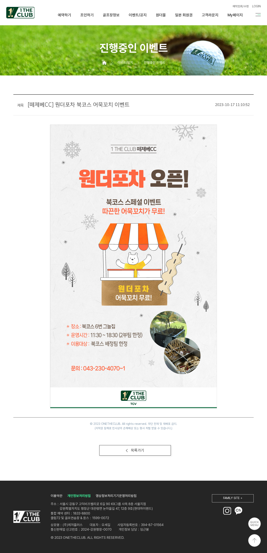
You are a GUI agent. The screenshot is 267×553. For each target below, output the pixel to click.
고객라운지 (210, 15)
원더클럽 (20, 12)
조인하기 (87, 15)
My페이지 (235, 15)
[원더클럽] (104, 62)
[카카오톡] (238, 511)
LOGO (26, 517)
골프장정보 (111, 15)
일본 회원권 (184, 15)
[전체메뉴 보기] (258, 14)
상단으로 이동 (254, 540)
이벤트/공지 (138, 15)
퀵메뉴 (254, 523)
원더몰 (161, 15)
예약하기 (64, 15)
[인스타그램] (227, 511)
